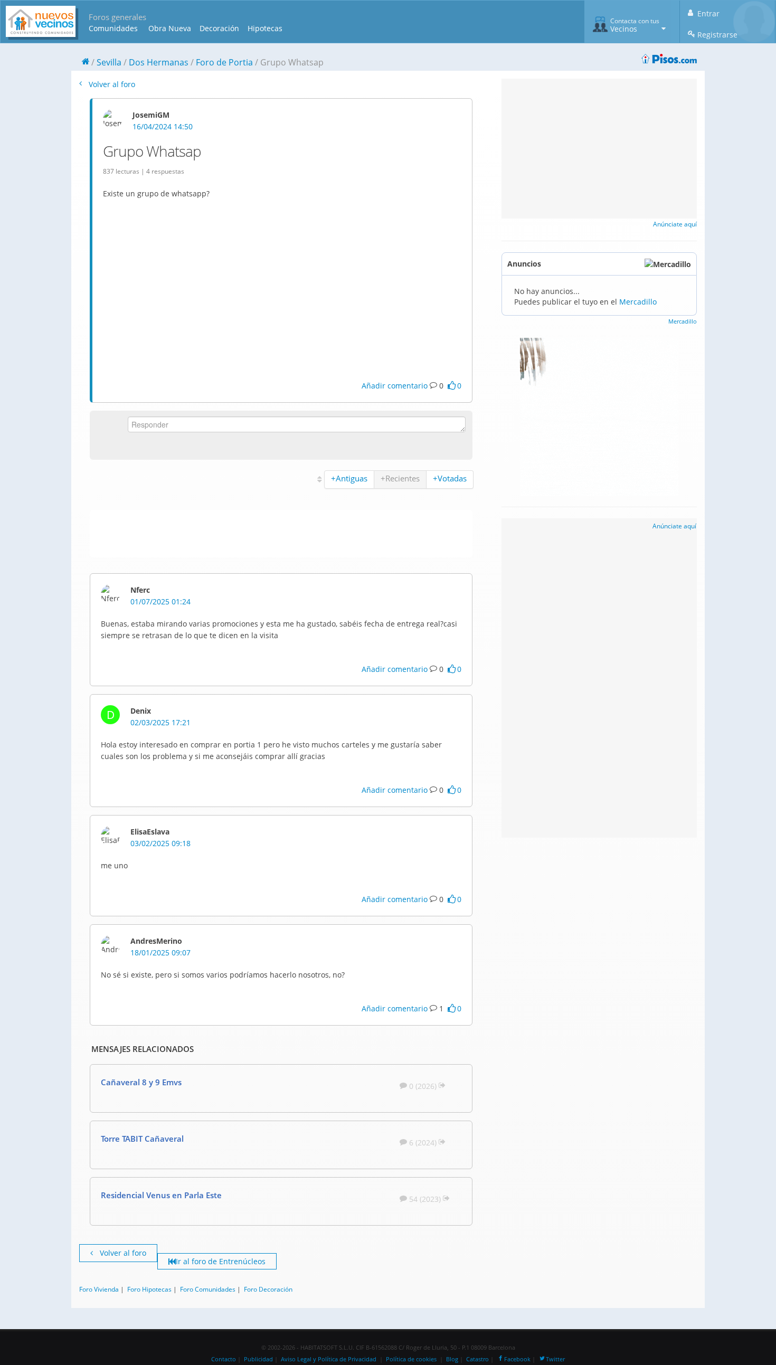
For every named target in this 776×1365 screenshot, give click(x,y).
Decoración (219, 28)
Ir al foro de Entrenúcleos (221, 1261)
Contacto (223, 1359)
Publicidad (258, 1359)
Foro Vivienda (99, 1289)
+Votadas (450, 478)
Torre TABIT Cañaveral (142, 1138)
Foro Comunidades (207, 1289)
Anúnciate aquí (675, 224)
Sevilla (109, 62)
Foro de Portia (224, 62)
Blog (452, 1359)
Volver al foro (111, 84)
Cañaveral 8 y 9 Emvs (141, 1082)
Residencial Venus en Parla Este (161, 1195)
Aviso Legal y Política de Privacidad (328, 1359)
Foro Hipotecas (149, 1289)
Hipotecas (265, 28)
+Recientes (400, 478)
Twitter (555, 1359)
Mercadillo (638, 302)
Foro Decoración (268, 1289)
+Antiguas (349, 478)
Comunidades (113, 28)
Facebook (517, 1359)
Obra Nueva (169, 28)
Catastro (477, 1359)
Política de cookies (411, 1359)
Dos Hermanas (158, 62)
